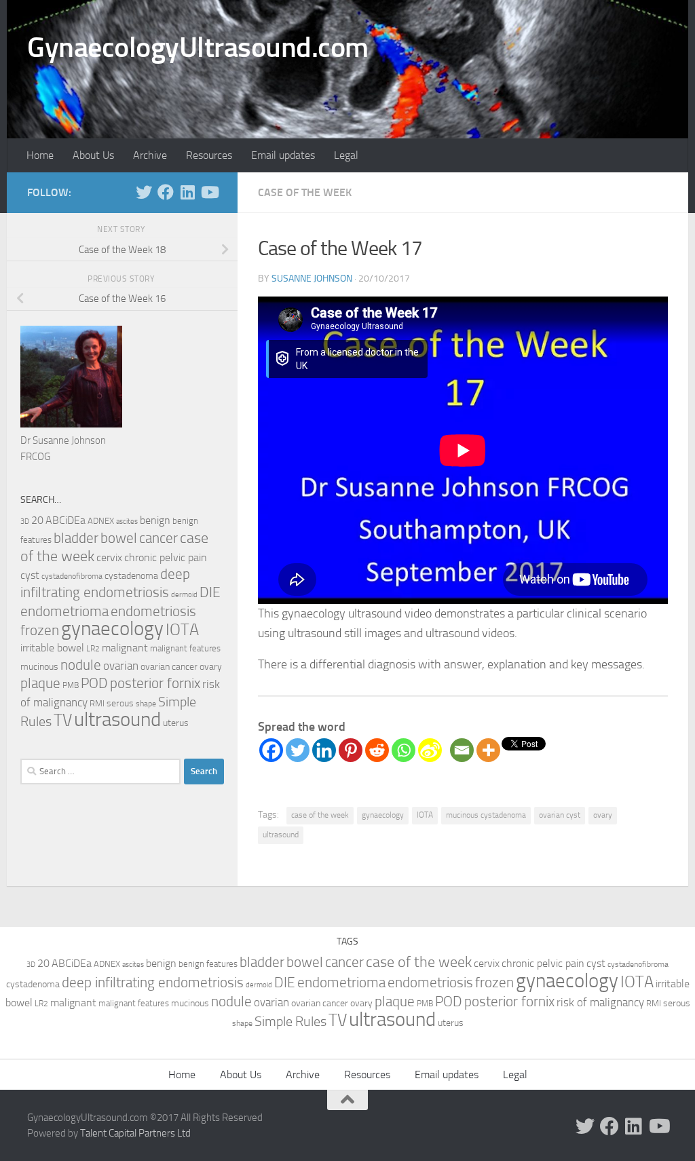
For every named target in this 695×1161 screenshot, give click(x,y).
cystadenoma (131, 576)
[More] (488, 750)
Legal (346, 155)
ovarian (120, 665)
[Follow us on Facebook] (165, 192)
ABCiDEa (65, 520)
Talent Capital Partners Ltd (135, 1133)
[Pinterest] (350, 750)
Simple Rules (290, 1021)
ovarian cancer (169, 666)
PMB (70, 685)
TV (63, 720)
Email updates (283, 155)
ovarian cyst (559, 815)
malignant (125, 647)
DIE (210, 592)
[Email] (462, 750)
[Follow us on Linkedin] (187, 192)
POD (94, 683)
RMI (97, 703)
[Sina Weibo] (430, 750)
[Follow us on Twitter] (144, 192)
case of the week (320, 815)
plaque (40, 683)
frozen (39, 630)
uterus (176, 723)
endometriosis (153, 611)
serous (120, 703)
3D (24, 521)
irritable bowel (52, 647)
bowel (118, 538)
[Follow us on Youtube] (209, 192)
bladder (76, 538)
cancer (158, 537)
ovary (602, 815)
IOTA (425, 815)
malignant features (185, 648)
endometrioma (64, 611)
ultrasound (281, 834)
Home (40, 155)
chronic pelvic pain (165, 557)
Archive (150, 155)
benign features (208, 964)
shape (146, 703)
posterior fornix (155, 683)
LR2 (93, 648)
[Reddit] (377, 750)
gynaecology (383, 815)
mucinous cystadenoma (486, 815)
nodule (80, 665)
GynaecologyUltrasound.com (198, 47)
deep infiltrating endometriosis (153, 982)
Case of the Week (305, 192)
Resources (209, 155)
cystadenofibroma (71, 576)
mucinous (39, 666)
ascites (127, 521)
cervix (109, 557)
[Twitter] (297, 750)
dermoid (184, 594)
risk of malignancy (600, 1002)
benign (155, 520)
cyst (29, 575)
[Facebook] (271, 750)
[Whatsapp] (403, 750)
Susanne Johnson (311, 278)
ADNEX (101, 521)
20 (37, 520)
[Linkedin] (324, 750)
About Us (93, 155)
